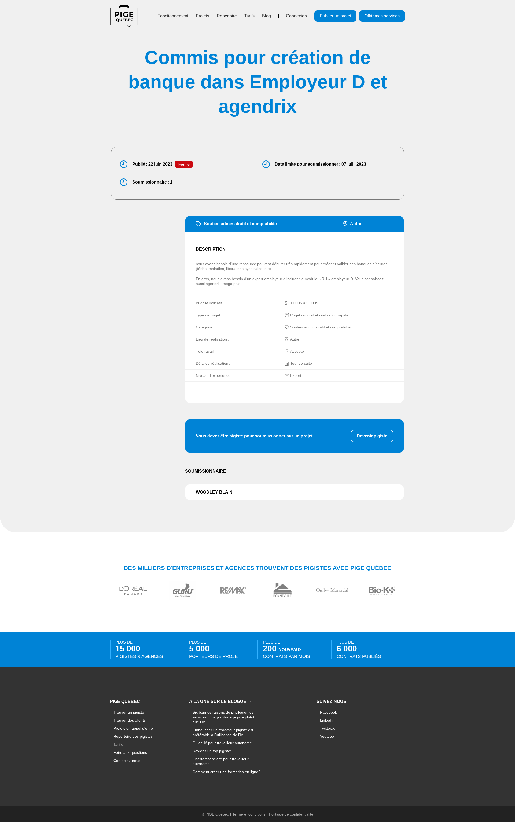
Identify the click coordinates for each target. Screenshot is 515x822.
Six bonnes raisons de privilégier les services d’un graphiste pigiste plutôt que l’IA (223, 717)
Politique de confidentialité (291, 814)
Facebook (328, 712)
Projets (202, 16)
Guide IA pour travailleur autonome (222, 743)
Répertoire (227, 16)
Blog (266, 16)
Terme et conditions (249, 814)
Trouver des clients (129, 720)
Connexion (296, 16)
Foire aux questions (130, 752)
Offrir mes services (382, 16)
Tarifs (249, 16)
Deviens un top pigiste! (212, 751)
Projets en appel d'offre (133, 728)
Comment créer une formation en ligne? (226, 772)
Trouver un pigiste (128, 712)
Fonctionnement (172, 16)
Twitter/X (327, 728)
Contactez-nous (126, 760)
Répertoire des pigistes (133, 736)
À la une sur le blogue (217, 701)
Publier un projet (335, 16)
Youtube (327, 736)
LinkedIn (327, 720)
